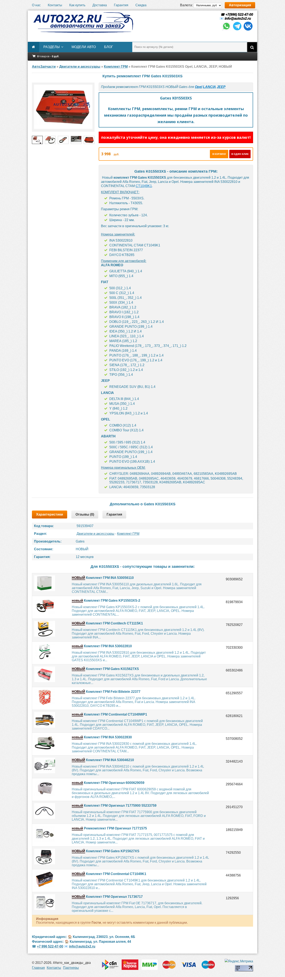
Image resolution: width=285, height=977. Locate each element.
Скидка (140, 5)
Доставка (99, 5)
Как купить (77, 5)
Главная (38, 967)
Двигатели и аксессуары (95, 533)
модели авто (84, 47)
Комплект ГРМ (128, 533)
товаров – (48, 56)
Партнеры (71, 967)
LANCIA (209, 87)
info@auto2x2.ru (238, 18)
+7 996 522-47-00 (50, 946)
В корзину (219, 153)
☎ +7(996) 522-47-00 (236, 14)
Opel (198, 87)
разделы (51, 47)
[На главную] (83, 22)
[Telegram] (237, 30)
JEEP (221, 87)
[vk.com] (248, 30)
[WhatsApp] (226, 30)
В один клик (239, 153)
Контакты (55, 5)
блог (108, 47)
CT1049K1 (144, 186)
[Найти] (252, 47)
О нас (36, 5)
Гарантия (121, 5)
